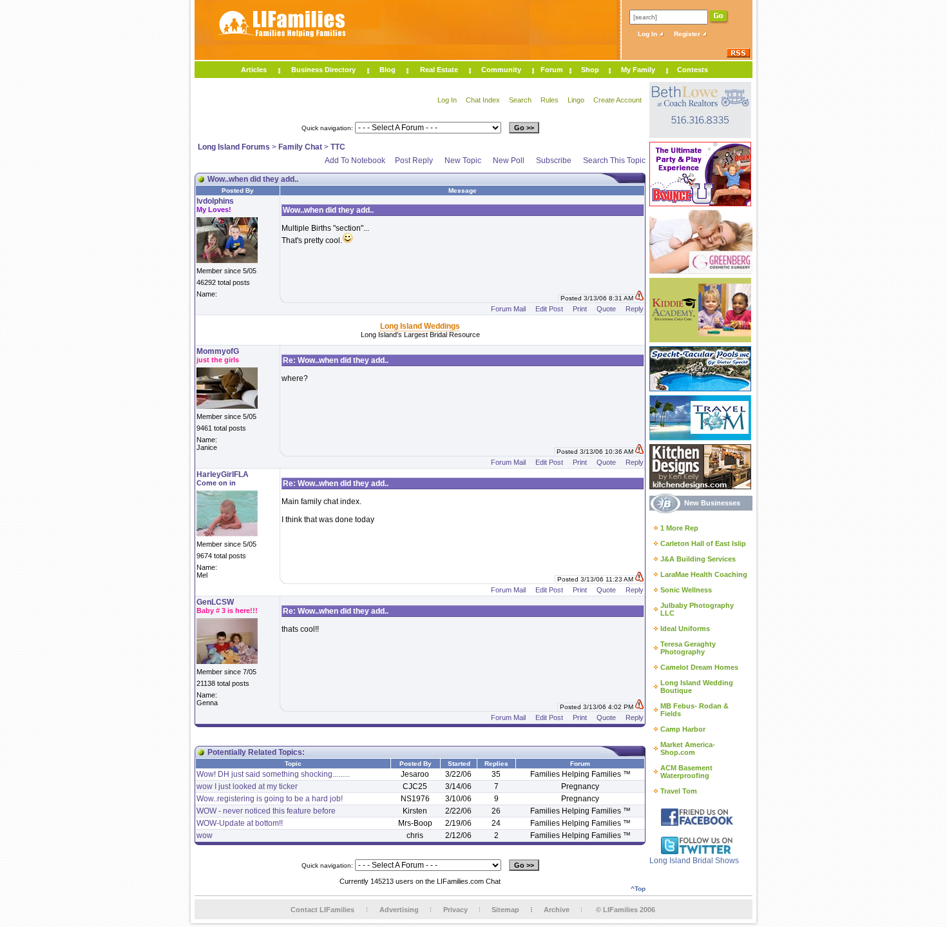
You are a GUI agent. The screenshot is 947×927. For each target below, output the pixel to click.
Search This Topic (614, 160)
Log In (648, 33)
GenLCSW (215, 602)
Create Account (617, 100)
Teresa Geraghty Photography (688, 648)
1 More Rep (679, 528)
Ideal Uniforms (685, 628)
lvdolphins (215, 201)
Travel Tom (678, 791)
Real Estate (439, 69)
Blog (387, 69)
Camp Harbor (682, 729)
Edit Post (549, 309)
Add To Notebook (355, 160)
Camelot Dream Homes (699, 667)
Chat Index (483, 100)
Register (688, 33)
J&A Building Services (698, 559)
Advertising (399, 909)
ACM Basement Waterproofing (686, 771)
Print (580, 309)
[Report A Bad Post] (639, 298)
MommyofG (217, 351)
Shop (590, 69)
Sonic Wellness (686, 590)
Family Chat (300, 146)
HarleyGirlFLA (222, 474)
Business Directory (323, 69)
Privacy (455, 909)
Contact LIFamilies (322, 909)
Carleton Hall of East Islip (703, 543)
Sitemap (505, 909)
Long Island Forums (234, 146)
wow (204, 835)
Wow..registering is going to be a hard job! (269, 798)
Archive (556, 909)
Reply (635, 309)
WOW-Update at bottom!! (239, 823)
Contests (692, 69)
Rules (549, 100)
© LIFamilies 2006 (625, 909)
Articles (254, 69)
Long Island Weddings (420, 326)
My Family (638, 69)
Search (520, 100)
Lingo (576, 100)
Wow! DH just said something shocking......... (273, 774)
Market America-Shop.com (687, 748)
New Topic (463, 160)
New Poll (508, 160)
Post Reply (414, 160)
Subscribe (553, 160)
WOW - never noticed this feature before (266, 810)
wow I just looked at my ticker (247, 786)
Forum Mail (508, 309)
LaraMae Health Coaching (703, 574)
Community (501, 69)
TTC (337, 146)
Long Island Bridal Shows (694, 860)
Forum (551, 69)
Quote (606, 309)
